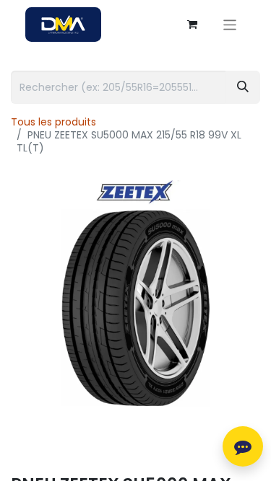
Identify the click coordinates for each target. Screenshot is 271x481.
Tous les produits (53, 122)
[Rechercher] (242, 87)
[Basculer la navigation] (230, 24)
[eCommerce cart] (192, 24)
